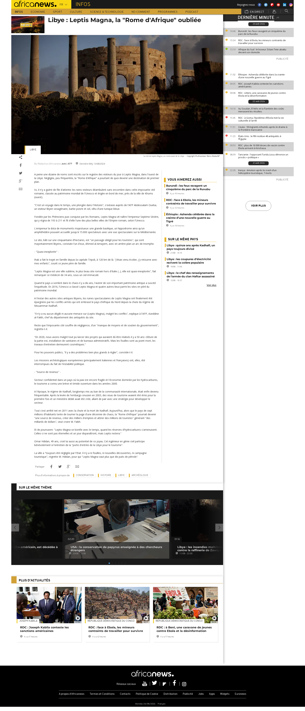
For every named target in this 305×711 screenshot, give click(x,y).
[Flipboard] (165, 684)
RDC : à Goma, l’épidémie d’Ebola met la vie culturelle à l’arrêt (261, 119)
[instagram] (184, 684)
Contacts (125, 694)
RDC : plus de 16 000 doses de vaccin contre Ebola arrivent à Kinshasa (261, 147)
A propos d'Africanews (71, 694)
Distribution (170, 694)
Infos (19, 12)
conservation (85, 475)
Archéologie (139, 475)
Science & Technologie (107, 12)
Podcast (191, 12)
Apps (212, 694)
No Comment (140, 12)
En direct (256, 12)
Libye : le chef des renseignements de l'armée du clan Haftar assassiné (191, 274)
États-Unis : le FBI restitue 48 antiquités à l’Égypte (259, 137)
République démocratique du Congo (111, 621)
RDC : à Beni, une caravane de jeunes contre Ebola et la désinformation (262, 94)
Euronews (240, 694)
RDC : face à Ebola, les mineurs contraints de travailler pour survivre (262, 41)
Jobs (201, 694)
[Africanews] (33, 3)
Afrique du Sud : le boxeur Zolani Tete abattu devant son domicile (262, 51)
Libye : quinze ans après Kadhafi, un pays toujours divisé (191, 247)
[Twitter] (155, 684)
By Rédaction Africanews (47, 164)
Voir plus (258, 205)
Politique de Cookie (147, 694)
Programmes (168, 12)
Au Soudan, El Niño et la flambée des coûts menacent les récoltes (261, 110)
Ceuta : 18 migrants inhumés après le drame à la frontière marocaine (262, 128)
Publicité (188, 694)
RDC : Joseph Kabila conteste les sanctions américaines (260, 85)
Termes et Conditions (102, 694)
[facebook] (175, 684)
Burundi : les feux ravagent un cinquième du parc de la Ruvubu (262, 32)
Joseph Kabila (28, 621)
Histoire (106, 475)
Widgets (224, 694)
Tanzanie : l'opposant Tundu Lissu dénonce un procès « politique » (263, 156)
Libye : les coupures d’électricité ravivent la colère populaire (189, 260)
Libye (33, 149)
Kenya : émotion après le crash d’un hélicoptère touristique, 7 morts (257, 171)
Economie (38, 12)
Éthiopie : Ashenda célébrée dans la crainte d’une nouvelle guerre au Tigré (261, 76)
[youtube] (145, 684)
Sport (57, 12)
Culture (76, 12)
